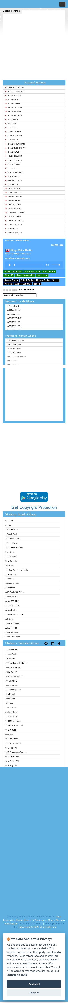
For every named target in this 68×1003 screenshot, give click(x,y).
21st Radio (9, 552)
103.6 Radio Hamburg (14, 676)
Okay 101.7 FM (14, 205)
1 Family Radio (11, 534)
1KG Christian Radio (14, 547)
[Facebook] (46, 643)
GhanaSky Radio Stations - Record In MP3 (30, 916)
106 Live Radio (11, 685)
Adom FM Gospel (12, 637)
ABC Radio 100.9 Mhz (14, 592)
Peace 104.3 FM (15, 225)
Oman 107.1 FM (14, 209)
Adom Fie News (12, 632)
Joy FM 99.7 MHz (15, 172)
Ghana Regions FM (16, 148)
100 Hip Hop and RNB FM (16, 663)
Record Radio (11, 280)
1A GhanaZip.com (16, 87)
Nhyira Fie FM (14, 201)
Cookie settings (11, 10)
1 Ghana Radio (11, 650)
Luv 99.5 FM (13, 184)
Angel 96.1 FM (14, 111)
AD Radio (9, 619)
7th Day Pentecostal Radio (16, 570)
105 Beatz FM (11, 681)
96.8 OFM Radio (12, 757)
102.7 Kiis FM (11, 672)
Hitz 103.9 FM (14, 164)
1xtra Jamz (10, 699)
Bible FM (12, 124)
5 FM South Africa (12, 721)
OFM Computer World (30, 923)
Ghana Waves (14, 152)
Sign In (37, 284)
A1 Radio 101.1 (11, 574)
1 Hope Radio (11, 654)
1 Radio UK (10, 658)
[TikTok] (59, 643)
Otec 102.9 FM (14, 217)
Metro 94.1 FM (14, 188)
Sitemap (49, 923)
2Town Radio (10, 708)
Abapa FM (9, 579)
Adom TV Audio (14, 318)
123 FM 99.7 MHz (13, 539)
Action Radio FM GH (14, 614)
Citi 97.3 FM (13, 128)
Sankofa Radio (15, 233)
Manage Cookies (17, 974)
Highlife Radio (15, 160)
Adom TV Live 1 (15, 104)
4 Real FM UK (11, 717)
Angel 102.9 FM (15, 107)
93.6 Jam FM (11, 748)
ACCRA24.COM (32, 271)
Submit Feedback (22, 284)
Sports (55, 280)
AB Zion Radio (14, 344)
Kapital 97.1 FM (15, 180)
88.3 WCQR (10, 730)
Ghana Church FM (16, 144)
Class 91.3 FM (14, 132)
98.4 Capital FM (12, 761)
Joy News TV (14, 176)
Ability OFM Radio (16, 91)
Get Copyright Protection (34, 507)
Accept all (34, 984)
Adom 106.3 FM (14, 95)
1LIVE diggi (10, 694)
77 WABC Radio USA (14, 725)
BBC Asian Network (16, 357)
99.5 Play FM (11, 765)
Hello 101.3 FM (15, 156)
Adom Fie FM (13, 100)
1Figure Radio (11, 543)
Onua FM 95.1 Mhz (16, 213)
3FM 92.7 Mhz (13, 306)
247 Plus (9, 703)
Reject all (34, 992)
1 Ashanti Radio (11, 530)
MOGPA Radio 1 (15, 192)
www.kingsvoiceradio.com (17, 258)
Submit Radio (27, 280)
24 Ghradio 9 (10, 556)
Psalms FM (13, 229)
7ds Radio (9, 565)
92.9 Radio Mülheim (13, 743)
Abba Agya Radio (12, 583)
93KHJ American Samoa (15, 752)
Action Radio (10, 610)
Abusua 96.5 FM (12, 597)
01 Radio (9, 521)
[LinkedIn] (53, 643)
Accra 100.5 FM (12, 601)
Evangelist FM (15, 136)
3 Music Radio (11, 712)
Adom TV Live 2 (14, 326)
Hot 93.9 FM (13, 168)
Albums (8, 284)
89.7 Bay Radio (11, 739)
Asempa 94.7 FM (15, 116)
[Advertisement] (34, 44)
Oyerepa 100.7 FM (16, 221)
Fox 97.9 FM (13, 140)
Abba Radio (10, 588)
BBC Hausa (13, 120)
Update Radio (43, 280)
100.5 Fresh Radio (13, 667)
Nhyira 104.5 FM (15, 196)
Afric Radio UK (14, 353)
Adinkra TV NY (14, 348)
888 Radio (9, 734)
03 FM (8, 525)
